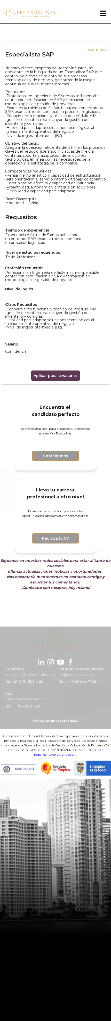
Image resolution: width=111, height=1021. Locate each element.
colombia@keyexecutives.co (31, 674)
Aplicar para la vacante (55, 375)
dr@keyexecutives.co (78, 674)
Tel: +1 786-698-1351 (22, 706)
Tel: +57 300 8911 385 (24, 681)
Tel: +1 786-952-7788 (78, 681)
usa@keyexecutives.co (24, 699)
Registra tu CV (55, 538)
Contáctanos (55, 456)
